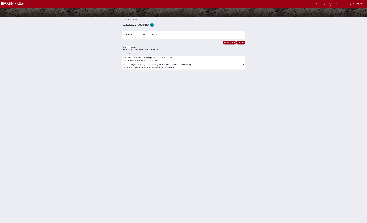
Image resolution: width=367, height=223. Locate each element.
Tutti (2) (240, 42)
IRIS (123, 19)
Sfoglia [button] (324, 4)
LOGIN (362, 4)
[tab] (125, 53)
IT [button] (354, 4)
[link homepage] (14, 4)
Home (318, 4)
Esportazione (229, 42)
